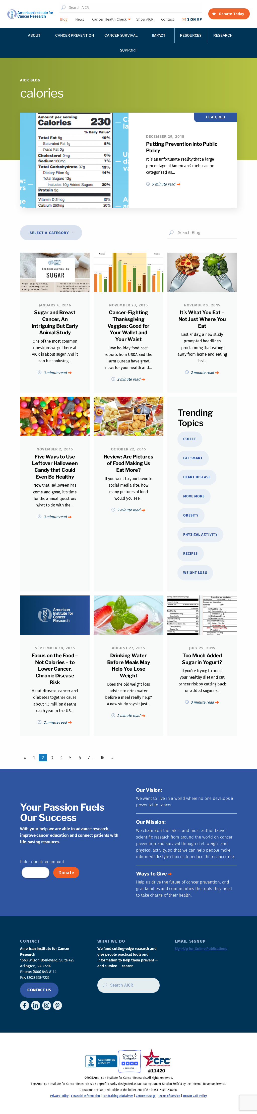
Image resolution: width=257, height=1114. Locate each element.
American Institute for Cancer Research (30, 14)
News (79, 19)
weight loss (195, 573)
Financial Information (85, 1096)
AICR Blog (30, 80)
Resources (191, 35)
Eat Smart (193, 458)
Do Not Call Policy (195, 1096)
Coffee (189, 439)
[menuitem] (63, 19)
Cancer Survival (121, 35)
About (34, 35)
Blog (64, 19)
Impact (158, 35)
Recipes (190, 553)
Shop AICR (144, 19)
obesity (191, 515)
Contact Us (39, 990)
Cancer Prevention (74, 35)
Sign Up (194, 19)
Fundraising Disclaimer (118, 1096)
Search (63, 8)
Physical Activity (200, 534)
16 (102, 757)
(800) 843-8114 (44, 971)
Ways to (151, 874)
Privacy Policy (59, 1096)
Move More (194, 496)
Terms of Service (169, 1096)
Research (222, 35)
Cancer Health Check (109, 19)
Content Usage (146, 1096)
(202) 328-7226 (38, 977)
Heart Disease (197, 477)
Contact (167, 19)
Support (128, 50)
